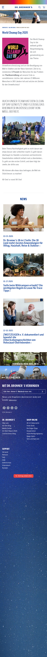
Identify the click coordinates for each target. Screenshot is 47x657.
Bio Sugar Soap (32, 428)
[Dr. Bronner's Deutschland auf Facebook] (4, 408)
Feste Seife (31, 426)
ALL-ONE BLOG (12, 27)
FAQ (3, 457)
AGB (3, 460)
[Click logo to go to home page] (23, 7)
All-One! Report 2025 (9, 431)
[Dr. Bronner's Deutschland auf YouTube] (16, 408)
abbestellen (13, 400)
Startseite (5, 27)
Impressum (6, 465)
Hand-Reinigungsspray (35, 434)
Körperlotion (31, 431)
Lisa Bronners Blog (9, 434)
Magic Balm (31, 436)
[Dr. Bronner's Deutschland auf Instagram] (8, 408)
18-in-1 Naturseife (33, 423)
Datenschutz (6, 463)
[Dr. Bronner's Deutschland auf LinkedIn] (12, 408)
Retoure (5, 455)
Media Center (7, 428)
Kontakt (5, 468)
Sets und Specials (33, 439)
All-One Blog (6, 426)
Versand (5, 452)
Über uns (5, 423)
